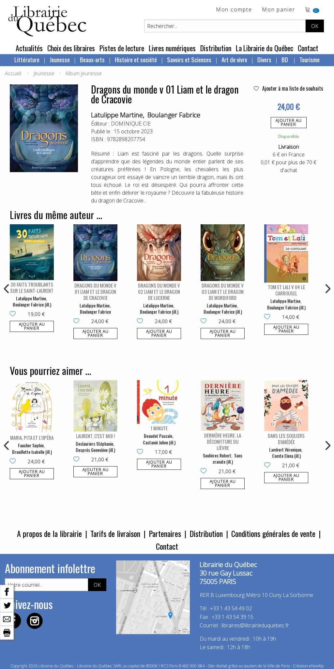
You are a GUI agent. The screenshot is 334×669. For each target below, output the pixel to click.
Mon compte (234, 10)
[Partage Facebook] (7, 591)
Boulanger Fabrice (173, 115)
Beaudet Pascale (158, 435)
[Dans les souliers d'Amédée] (286, 405)
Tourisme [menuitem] (309, 59)
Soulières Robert (217, 455)
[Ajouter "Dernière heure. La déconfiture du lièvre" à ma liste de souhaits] (205, 471)
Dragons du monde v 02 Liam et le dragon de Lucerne (159, 291)
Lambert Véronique (285, 449)
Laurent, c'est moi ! (95, 435)
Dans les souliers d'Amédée (286, 438)
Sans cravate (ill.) (228, 458)
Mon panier (278, 10)
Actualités (29, 48)
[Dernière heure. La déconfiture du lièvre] (223, 405)
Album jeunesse (83, 73)
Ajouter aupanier (289, 122)
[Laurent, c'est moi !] (95, 405)
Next (327, 289)
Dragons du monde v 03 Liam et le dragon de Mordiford (223, 291)
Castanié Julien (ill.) (159, 442)
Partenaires (165, 533)
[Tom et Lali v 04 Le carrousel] (286, 253)
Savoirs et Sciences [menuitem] (189, 59)
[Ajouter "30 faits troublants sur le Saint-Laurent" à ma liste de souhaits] (14, 314)
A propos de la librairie (49, 533)
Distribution (215, 48)
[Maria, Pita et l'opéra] (32, 406)
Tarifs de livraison (115, 533)
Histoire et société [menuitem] (136, 59)
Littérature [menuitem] (26, 59)
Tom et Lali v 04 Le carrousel (286, 290)
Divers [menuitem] (264, 59)
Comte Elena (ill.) (286, 455)
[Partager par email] (7, 618)
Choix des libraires (71, 48)
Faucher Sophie (31, 445)
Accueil (13, 73)
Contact (308, 48)
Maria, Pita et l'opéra (31, 437)
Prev (7, 289)
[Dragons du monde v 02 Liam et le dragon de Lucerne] (159, 252)
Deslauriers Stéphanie (94, 443)
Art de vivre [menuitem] (234, 59)
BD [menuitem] (285, 59)
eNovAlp (316, 666)
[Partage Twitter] (7, 604)
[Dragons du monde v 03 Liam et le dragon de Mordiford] (223, 252)
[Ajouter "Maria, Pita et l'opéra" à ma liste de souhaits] (14, 461)
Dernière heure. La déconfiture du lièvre (222, 441)
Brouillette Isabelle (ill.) (32, 451)
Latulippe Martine (117, 115)
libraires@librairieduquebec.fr (255, 625)
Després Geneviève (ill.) (95, 449)
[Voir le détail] (32, 252)
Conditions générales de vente (273, 533)
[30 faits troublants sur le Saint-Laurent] (32, 252)
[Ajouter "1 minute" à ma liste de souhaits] (141, 452)
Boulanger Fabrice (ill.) (32, 304)
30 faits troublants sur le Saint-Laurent (31, 287)
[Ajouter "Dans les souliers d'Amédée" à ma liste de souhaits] (268, 465)
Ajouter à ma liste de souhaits (292, 88)
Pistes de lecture (121, 48)
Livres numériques (172, 48)
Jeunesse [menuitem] (60, 59)
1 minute (159, 428)
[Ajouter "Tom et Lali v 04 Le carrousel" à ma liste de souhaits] (268, 317)
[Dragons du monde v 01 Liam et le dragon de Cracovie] (95, 252)
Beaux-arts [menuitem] (92, 59)
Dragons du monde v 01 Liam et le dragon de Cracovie (95, 291)
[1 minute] (159, 402)
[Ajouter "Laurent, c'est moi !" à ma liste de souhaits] (77, 459)
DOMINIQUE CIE (131, 123)
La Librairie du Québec (264, 48)
